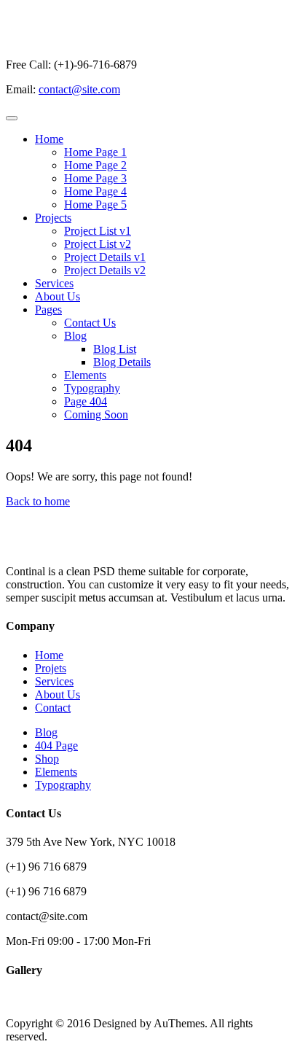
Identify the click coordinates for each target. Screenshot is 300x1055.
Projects (53, 217)
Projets (50, 668)
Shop (47, 758)
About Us (57, 296)
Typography (92, 388)
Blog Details (122, 362)
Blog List (114, 349)
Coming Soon (96, 414)
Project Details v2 (105, 270)
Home (49, 139)
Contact (53, 707)
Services (54, 283)
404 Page (56, 745)
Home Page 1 (95, 152)
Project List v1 (97, 231)
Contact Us (90, 322)
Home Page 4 (95, 191)
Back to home (38, 501)
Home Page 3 (95, 178)
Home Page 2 (95, 165)
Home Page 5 (95, 204)
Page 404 (85, 401)
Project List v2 (97, 244)
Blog (75, 336)
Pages (48, 309)
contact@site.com (79, 89)
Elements (85, 375)
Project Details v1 (105, 257)
